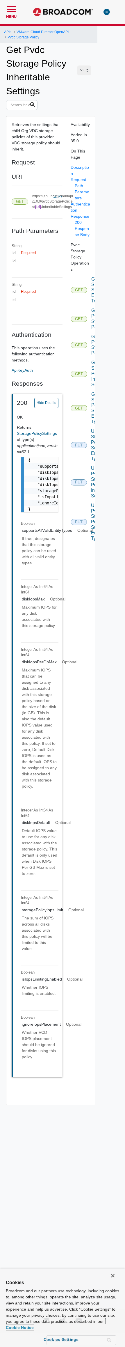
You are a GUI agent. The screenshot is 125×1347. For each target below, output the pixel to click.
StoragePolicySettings (37, 433)
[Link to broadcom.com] (63, 12)
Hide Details (46, 403)
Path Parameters (82, 191)
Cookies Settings (61, 1339)
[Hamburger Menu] (11, 8)
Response (80, 216)
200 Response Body (82, 228)
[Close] (113, 1275)
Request (78, 179)
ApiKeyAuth (22, 370)
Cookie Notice (20, 1327)
